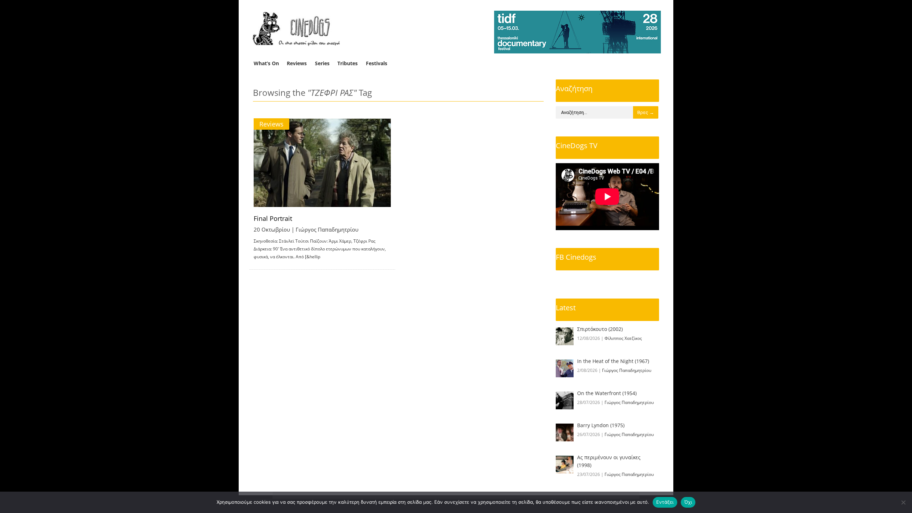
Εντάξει (665, 502)
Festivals (376, 63)
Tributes (347, 63)
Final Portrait (273, 218)
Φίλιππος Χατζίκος (623, 338)
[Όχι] (903, 502)
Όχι (688, 502)
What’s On (266, 63)
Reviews (297, 63)
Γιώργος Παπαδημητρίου (327, 229)
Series (322, 63)
